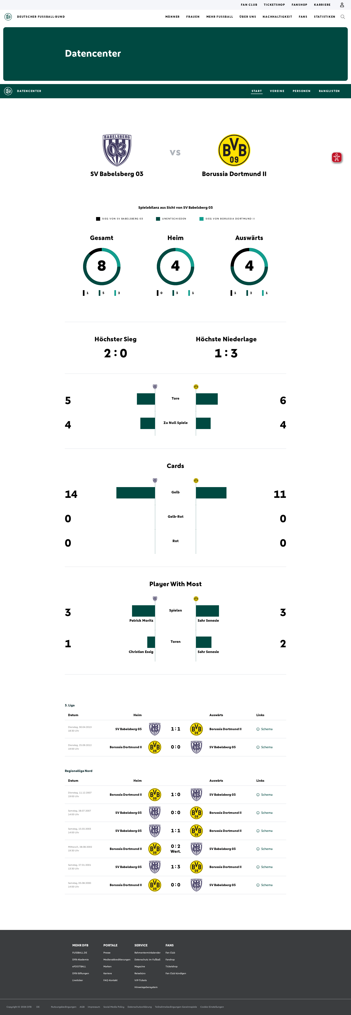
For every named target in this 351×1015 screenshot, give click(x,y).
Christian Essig (141, 652)
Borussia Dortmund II (225, 729)
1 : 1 (175, 729)
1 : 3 (175, 867)
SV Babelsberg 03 (128, 729)
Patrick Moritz (141, 621)
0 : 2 (175, 849)
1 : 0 (175, 794)
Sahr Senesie (208, 621)
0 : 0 (175, 747)
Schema (267, 729)
